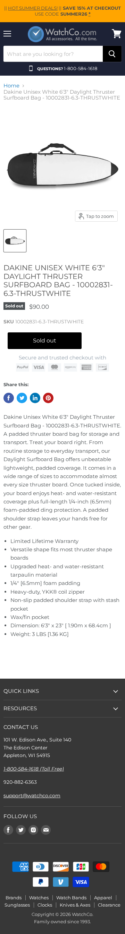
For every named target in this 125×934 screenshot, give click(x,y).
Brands (14, 897)
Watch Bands (71, 897)
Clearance (109, 905)
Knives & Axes (75, 905)
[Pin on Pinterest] (48, 398)
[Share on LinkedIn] (35, 398)
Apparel (103, 897)
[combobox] (53, 54)
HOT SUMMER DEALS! (33, 8)
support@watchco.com (31, 795)
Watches (39, 897)
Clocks (45, 905)
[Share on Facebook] (8, 398)
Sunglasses (17, 905)
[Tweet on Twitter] (22, 398)
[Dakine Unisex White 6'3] (15, 241)
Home (11, 85)
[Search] (112, 54)
